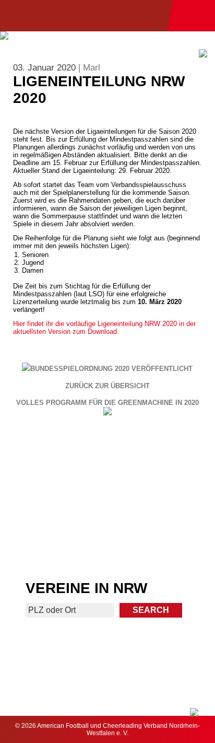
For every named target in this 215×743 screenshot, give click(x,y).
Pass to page (53, 458)
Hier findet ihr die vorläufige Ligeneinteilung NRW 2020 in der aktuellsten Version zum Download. (104, 327)
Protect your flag (53, 501)
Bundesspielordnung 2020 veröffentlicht (111, 369)
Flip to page (162, 458)
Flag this (53, 544)
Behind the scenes (162, 544)
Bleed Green (162, 501)
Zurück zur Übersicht (107, 386)
